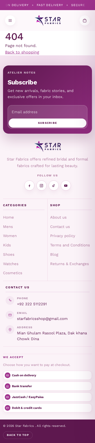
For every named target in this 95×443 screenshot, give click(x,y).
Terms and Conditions (70, 245)
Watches (10, 264)
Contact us (60, 226)
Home (8, 217)
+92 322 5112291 (32, 304)
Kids (7, 245)
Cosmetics (12, 273)
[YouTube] (66, 185)
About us (58, 217)
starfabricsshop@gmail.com (42, 318)
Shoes (8, 254)
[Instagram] (41, 185)
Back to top (18, 435)
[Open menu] (10, 20)
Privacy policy (62, 236)
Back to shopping (22, 52)
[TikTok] (54, 185)
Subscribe (47, 123)
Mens (8, 226)
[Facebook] (29, 185)
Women (10, 236)
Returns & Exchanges (69, 264)
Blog (54, 254)
